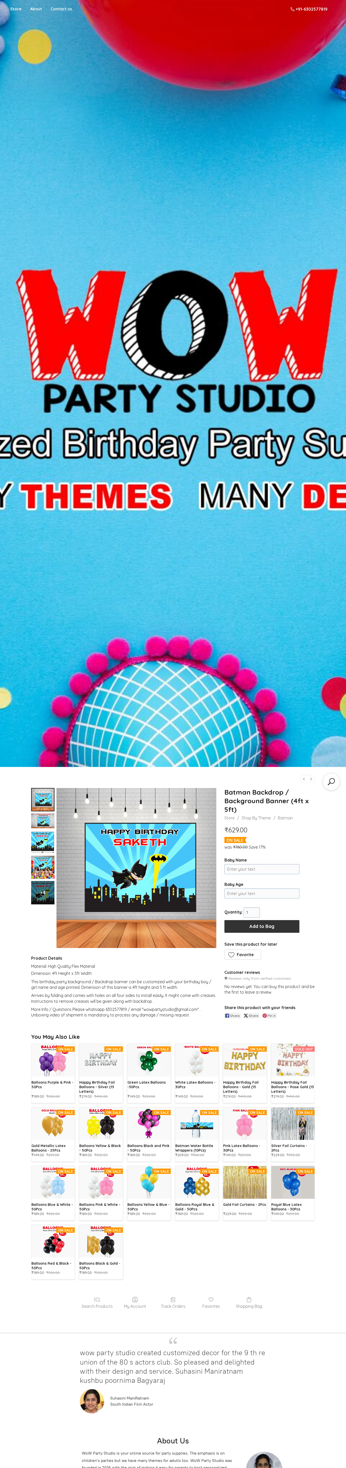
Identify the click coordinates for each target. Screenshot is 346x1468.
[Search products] (331, 781)
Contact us (61, 8)
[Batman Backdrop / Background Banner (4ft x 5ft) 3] (42, 867)
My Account (135, 1306)
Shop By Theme (256, 817)
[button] (242, 955)
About (36, 8)
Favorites (211, 1306)
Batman (285, 817)
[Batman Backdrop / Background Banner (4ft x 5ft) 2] (42, 842)
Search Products (97, 1306)
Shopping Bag (249, 1306)
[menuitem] (303, 779)
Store (16, 8)
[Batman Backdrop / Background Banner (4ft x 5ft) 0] (42, 799)
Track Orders (173, 1306)
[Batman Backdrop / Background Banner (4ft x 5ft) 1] (42, 820)
